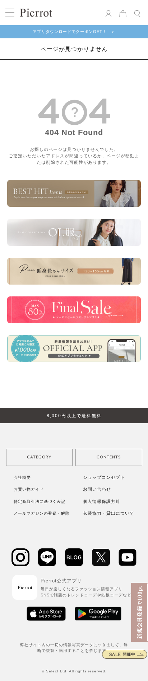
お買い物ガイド (29, 489)
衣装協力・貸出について (108, 513)
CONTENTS (109, 457)
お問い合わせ (97, 489)
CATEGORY (39, 457)
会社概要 (22, 477)
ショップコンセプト (104, 477)
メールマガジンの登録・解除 (42, 513)
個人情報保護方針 (101, 501)
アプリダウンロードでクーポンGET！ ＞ (74, 31)
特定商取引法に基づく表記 (39, 501)
